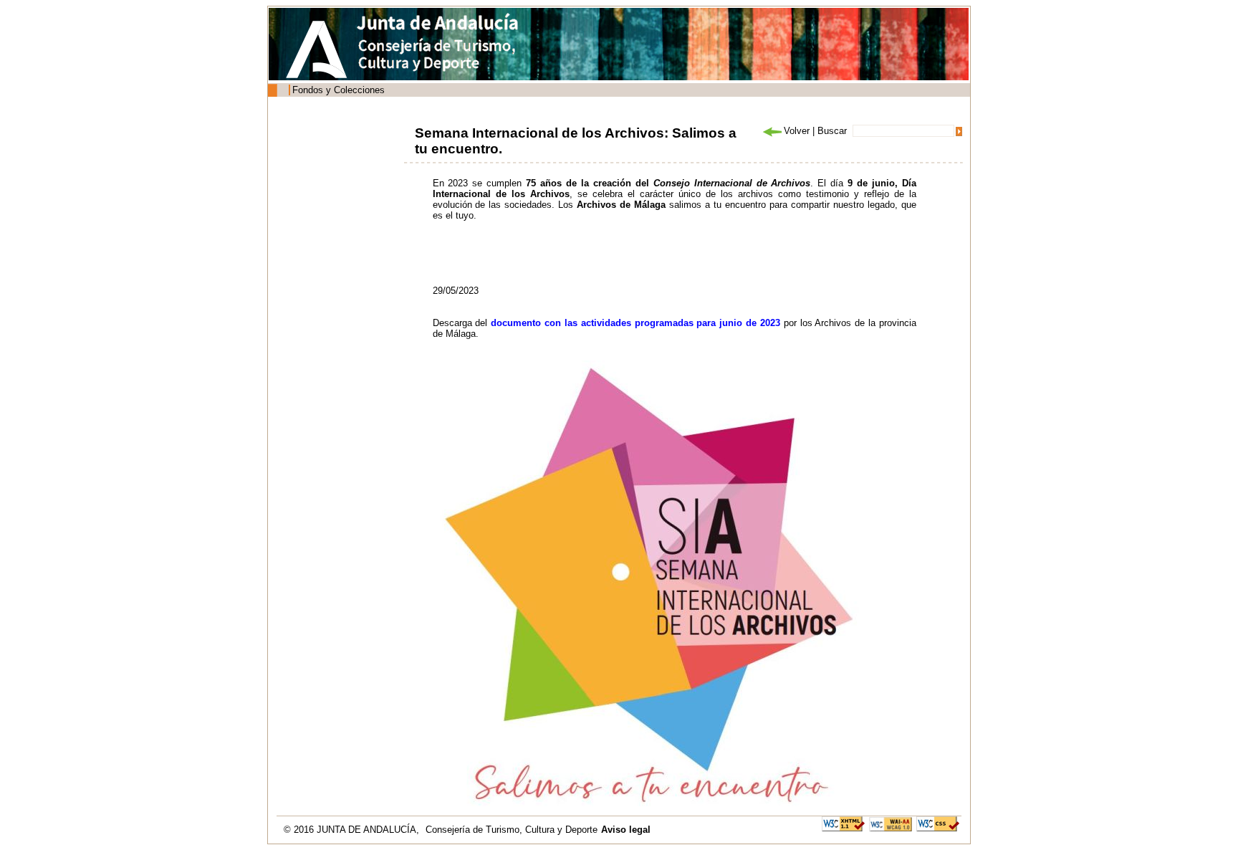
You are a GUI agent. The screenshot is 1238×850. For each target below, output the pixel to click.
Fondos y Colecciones (338, 90)
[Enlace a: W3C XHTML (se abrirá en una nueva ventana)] (843, 823)
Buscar (832, 130)
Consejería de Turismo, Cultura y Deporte (512, 829)
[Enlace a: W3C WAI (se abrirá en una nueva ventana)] (890, 823)
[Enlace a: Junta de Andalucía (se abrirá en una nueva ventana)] (320, 49)
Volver (797, 130)
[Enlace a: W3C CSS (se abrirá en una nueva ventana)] (937, 823)
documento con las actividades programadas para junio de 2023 (635, 322)
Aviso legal (626, 829)
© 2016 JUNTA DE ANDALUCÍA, (353, 829)
